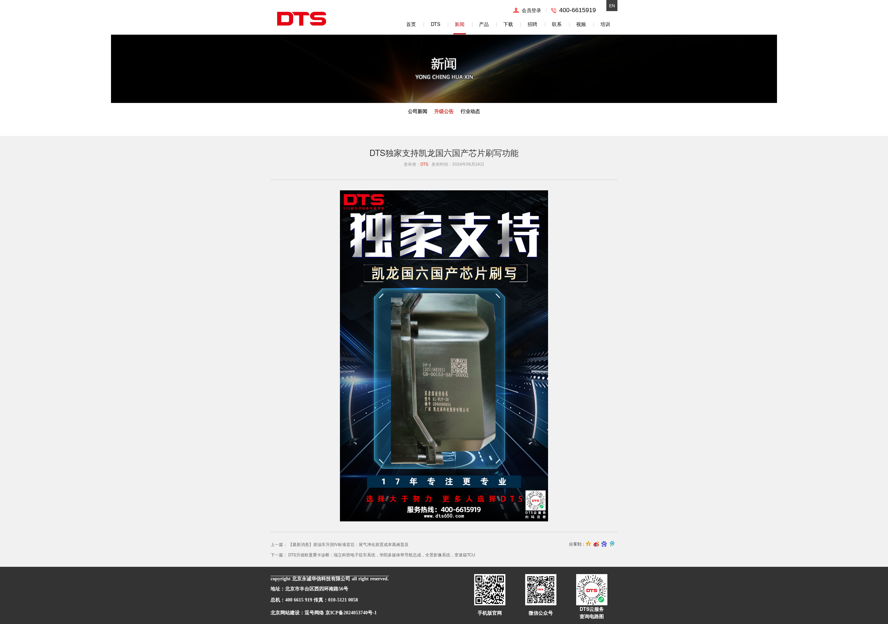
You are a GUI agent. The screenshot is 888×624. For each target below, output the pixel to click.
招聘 (532, 23)
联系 (557, 23)
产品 (484, 23)
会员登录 (531, 10)
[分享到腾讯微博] (612, 544)
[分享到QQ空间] (588, 544)
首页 (411, 23)
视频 (581, 23)
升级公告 (444, 110)
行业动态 (470, 110)
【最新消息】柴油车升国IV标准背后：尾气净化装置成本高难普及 (348, 544)
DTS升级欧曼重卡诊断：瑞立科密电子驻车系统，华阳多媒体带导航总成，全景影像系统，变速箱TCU (381, 554)
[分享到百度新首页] (604, 544)
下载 (508, 23)
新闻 (459, 23)
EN (612, 5)
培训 (605, 23)
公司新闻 (417, 110)
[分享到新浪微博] (596, 544)
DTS (435, 23)
